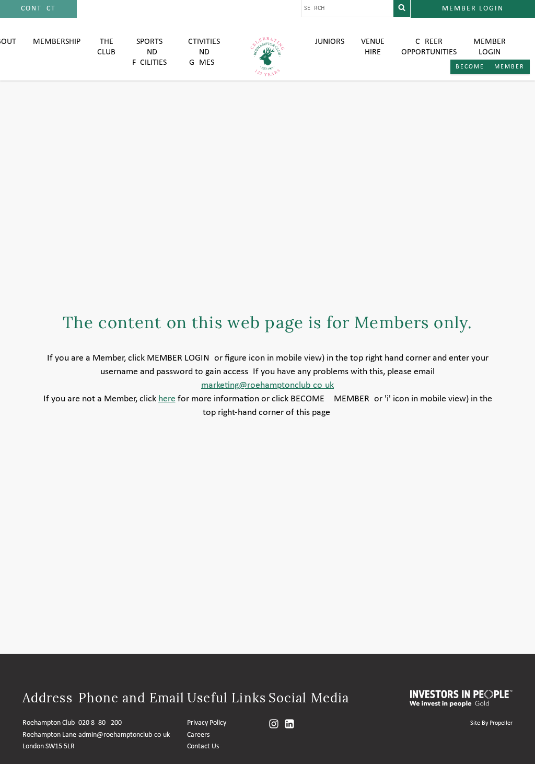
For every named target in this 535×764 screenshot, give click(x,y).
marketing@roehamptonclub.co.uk (267, 385)
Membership (56, 42)
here (167, 399)
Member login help (489, 52)
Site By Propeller (491, 723)
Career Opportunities (429, 47)
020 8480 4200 (100, 723)
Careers (198, 735)
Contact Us (203, 746)
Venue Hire (373, 47)
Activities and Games (201, 52)
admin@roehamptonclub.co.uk (124, 735)
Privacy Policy (206, 723)
